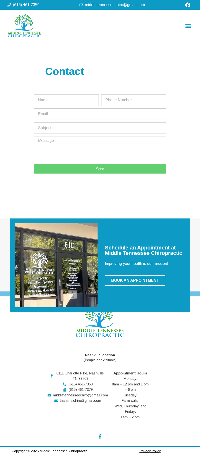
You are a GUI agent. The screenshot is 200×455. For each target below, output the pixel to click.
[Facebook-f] (100, 436)
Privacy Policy (150, 451)
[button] (188, 26)
